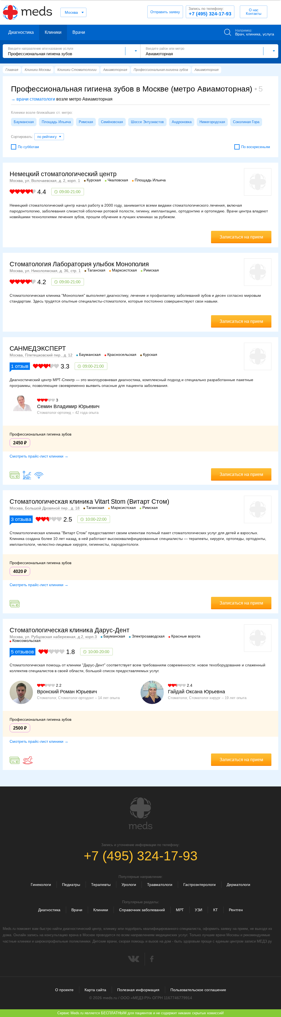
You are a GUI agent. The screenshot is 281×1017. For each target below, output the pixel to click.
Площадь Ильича (56, 122)
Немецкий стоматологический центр (63, 174)
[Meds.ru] (140, 813)
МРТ (180, 910)
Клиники (53, 32)
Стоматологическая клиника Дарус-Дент (70, 630)
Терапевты (101, 884)
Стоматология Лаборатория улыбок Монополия (79, 264)
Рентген (236, 910)
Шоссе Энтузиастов (147, 122)
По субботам (28, 147)
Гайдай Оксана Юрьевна (196, 691)
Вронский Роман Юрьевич (67, 691)
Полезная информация (138, 990)
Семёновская (112, 122)
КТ (215, 910)
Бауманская (24, 122)
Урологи (129, 884)
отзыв (20, 366)
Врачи (78, 32)
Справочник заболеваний (142, 910)
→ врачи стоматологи (33, 99)
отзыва (21, 519)
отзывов (22, 652)
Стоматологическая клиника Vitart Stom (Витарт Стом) (89, 501)
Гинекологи (41, 884)
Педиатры (71, 884)
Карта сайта (95, 990)
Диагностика (21, 32)
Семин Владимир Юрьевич (68, 406)
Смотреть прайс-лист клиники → (39, 456)
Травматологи (159, 884)
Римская (86, 122)
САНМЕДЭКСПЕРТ (38, 348)
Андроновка (182, 122)
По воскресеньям (255, 147)
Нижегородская (212, 122)
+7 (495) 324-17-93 (210, 11)
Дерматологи (238, 884)
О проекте (64, 990)
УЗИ (198, 910)
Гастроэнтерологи (199, 884)
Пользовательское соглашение (198, 990)
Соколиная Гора (246, 122)
